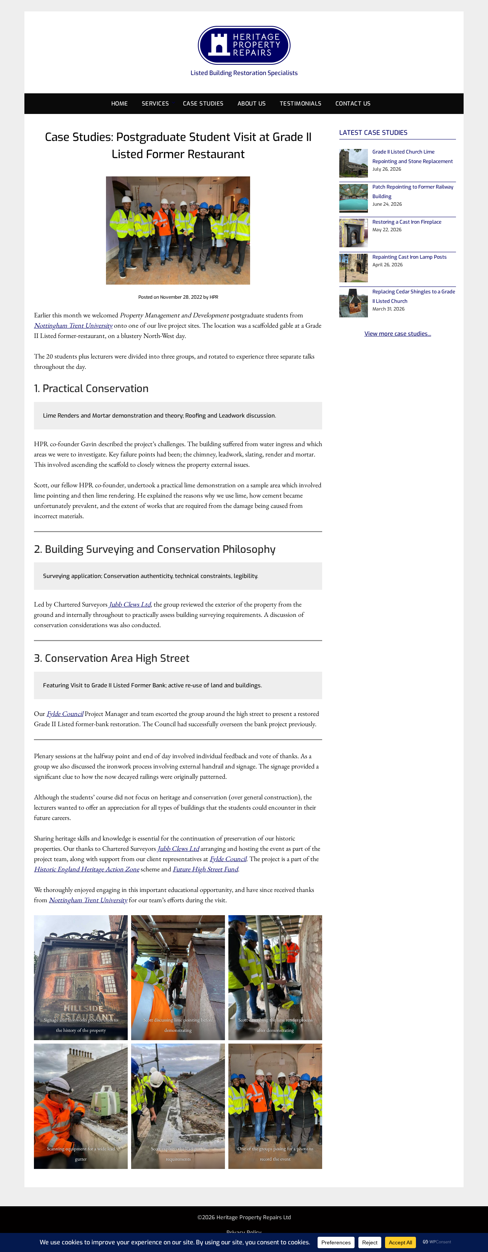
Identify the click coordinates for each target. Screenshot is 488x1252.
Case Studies (203, 103)
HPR (214, 297)
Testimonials (301, 103)
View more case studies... (397, 334)
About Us (252, 103)
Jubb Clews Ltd (130, 604)
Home (119, 103)
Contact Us (353, 103)
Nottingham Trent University (73, 325)
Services (155, 103)
